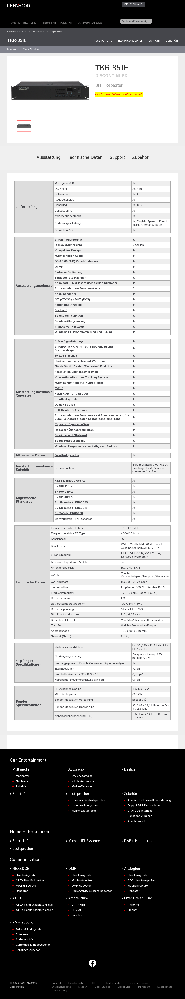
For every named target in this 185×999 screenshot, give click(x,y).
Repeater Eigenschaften (72, 424)
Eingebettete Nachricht (71, 278)
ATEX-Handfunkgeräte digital (34, 905)
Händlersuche (76, 983)
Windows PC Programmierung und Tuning (83, 332)
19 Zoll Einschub (66, 356)
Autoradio (76, 769)
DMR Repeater (81, 886)
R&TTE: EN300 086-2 (70, 481)
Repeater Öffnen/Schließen (74, 430)
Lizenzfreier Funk (138, 898)
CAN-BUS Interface (140, 811)
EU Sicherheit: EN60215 (71, 508)
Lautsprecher (78, 793)
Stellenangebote (61, 987)
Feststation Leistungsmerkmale (77, 372)
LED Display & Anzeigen (71, 410)
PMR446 (133, 905)
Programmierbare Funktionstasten (78, 288)
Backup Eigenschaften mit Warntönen (81, 361)
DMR (72, 868)
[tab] (48, 160)
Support (154, 40)
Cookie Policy (59, 991)
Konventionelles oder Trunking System (81, 377)
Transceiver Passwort (69, 327)
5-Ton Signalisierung (69, 341)
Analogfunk (38, 32)
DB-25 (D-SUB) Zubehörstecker (76, 261)
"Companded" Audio (69, 256)
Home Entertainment (57, 22)
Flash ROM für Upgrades (72, 394)
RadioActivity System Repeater (92, 891)
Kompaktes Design (68, 250)
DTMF (59, 267)
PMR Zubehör (23, 922)
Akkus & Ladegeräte (29, 929)
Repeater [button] (56, 32)
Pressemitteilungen (139, 983)
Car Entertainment (24, 22)
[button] (50, 90)
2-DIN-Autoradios (83, 781)
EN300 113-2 (63, 486)
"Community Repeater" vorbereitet (79, 383)
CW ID (59, 388)
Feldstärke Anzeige (68, 305)
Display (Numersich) (68, 245)
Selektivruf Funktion (69, 316)
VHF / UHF (79, 905)
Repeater (22, 891)
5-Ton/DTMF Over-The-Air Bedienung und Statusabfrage (84, 348)
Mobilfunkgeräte (26, 886)
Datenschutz (164, 987)
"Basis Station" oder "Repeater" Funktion (83, 366)
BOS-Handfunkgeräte (141, 880)
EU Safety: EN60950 (69, 513)
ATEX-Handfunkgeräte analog (34, 910)
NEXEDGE (20, 868)
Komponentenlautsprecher (88, 800)
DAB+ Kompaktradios (141, 841)
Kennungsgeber (65, 294)
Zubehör (172, 40)
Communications (90, 22)
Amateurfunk (78, 898)
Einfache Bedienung (68, 272)
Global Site (124, 987)
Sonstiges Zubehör (140, 816)
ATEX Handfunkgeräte (30, 880)
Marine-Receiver (82, 786)
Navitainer (22, 781)
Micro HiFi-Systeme (84, 841)
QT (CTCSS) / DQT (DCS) (72, 299)
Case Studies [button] (31, 49)
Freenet (132, 910)
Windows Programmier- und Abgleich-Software (87, 446)
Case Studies (102, 987)
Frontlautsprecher (67, 399)
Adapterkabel (136, 821)
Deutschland (133, 4)
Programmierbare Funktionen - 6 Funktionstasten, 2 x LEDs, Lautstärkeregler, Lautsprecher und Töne (92, 417)
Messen (12, 49)
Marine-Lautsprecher (85, 811)
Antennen (22, 934)
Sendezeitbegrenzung (70, 321)
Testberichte (113, 983)
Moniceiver (22, 776)
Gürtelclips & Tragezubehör (33, 945)
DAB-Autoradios (82, 776)
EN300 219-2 (64, 492)
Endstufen (20, 793)
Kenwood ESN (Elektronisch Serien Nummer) (86, 283)
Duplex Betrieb (65, 405)
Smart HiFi (20, 841)
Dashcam (131, 769)
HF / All (76, 910)
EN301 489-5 (64, 497)
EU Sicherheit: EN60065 (71, 502)
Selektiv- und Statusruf (71, 435)
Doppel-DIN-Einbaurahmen (144, 806)
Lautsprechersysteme (85, 806)
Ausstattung (103, 40)
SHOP (95, 983)
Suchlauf (61, 310)
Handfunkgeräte (26, 875)
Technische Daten (130, 40)
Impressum (144, 987)
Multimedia (20, 769)
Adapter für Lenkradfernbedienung (149, 800)
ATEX (16, 898)
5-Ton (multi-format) (69, 240)
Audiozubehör (24, 940)
